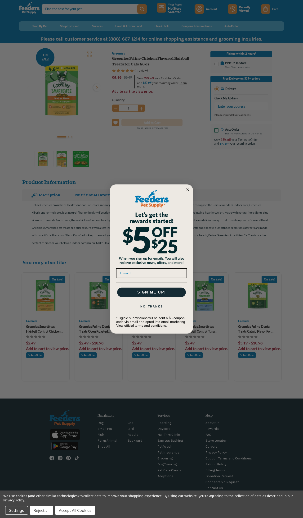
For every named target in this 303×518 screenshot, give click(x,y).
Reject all (41, 510)
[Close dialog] (188, 190)
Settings (16, 510)
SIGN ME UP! (151, 292)
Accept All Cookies (75, 510)
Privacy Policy (13, 500)
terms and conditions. (151, 325)
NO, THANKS (151, 306)
